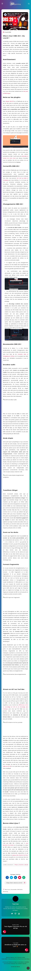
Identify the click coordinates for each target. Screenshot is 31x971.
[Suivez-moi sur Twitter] (12, 913)
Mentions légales (10, 957)
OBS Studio (19, 889)
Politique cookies (21, 957)
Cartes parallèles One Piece (14, 959)
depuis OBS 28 (10, 101)
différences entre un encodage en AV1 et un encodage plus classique (15, 707)
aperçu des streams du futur (20, 855)
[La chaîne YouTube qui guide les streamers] (19, 913)
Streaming (5, 891)
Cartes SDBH (4, 959)
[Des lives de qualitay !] (15, 913)
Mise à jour (7, 889)
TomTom (15, 904)
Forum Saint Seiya (25, 959)
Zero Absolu (17, 966)
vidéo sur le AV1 (7, 766)
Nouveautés (14, 889)
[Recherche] (29, 3)
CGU (15, 957)
